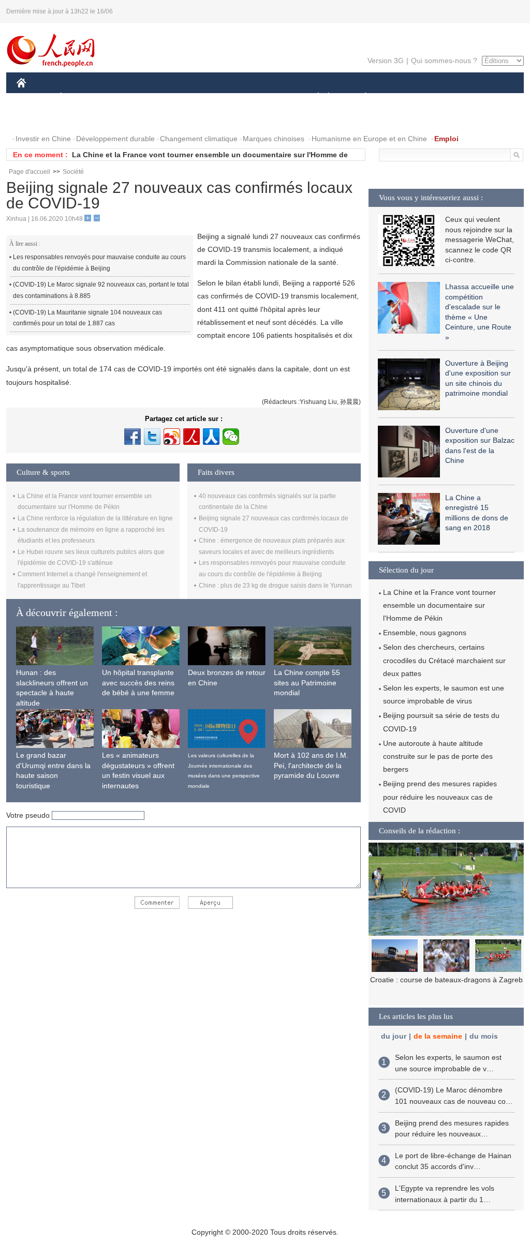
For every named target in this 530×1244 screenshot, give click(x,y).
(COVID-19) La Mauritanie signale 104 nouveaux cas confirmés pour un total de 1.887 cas (87, 318)
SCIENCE (219, 97)
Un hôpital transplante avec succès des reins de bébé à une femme (138, 682)
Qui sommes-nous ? (444, 60)
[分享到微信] (231, 436)
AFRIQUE (172, 97)
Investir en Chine (43, 138)
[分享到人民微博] (191, 436)
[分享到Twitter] (152, 436)
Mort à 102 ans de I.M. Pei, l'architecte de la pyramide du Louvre (311, 765)
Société (73, 171)
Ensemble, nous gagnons (424, 632)
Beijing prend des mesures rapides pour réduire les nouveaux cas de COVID (440, 797)
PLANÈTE (360, 97)
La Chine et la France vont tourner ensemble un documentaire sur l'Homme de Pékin (439, 605)
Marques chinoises (273, 138)
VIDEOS (125, 118)
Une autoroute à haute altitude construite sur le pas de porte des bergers (438, 756)
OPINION (39, 118)
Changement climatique (199, 138)
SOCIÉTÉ (313, 97)
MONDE (128, 97)
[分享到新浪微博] (172, 436)
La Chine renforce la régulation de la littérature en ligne (95, 518)
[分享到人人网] (211, 436)
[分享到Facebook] (132, 436)
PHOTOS (83, 118)
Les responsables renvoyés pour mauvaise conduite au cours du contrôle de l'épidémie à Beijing (99, 262)
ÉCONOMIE (80, 97)
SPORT (402, 97)
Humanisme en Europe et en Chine (369, 138)
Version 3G (385, 60)
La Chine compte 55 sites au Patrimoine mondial (307, 682)
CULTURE (266, 97)
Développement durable (115, 138)
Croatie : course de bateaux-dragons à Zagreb (446, 980)
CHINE (35, 97)
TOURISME (446, 97)
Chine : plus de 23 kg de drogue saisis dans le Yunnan (275, 585)
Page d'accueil (29, 171)
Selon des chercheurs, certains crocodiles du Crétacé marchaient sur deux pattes (444, 660)
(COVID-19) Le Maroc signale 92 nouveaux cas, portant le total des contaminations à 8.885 (101, 290)
